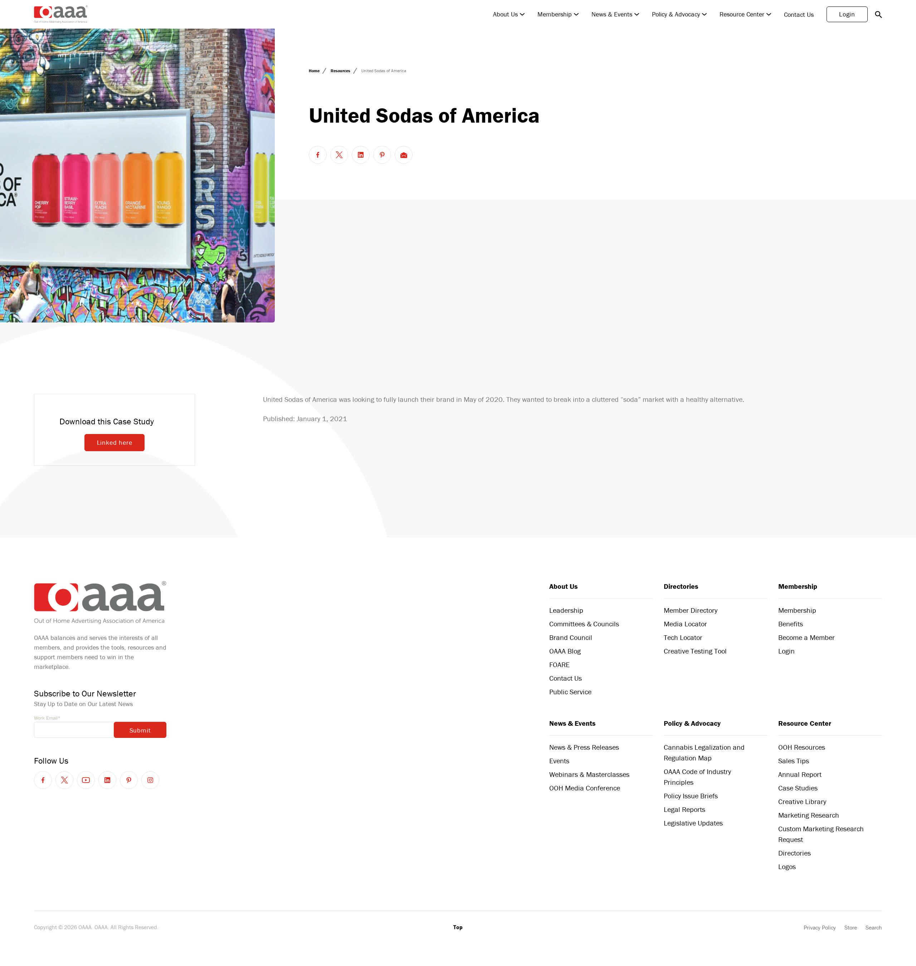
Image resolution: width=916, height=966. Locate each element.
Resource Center (742, 14)
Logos (787, 866)
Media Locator (685, 623)
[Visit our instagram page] (150, 780)
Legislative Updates (693, 822)
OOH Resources (801, 747)
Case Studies (798, 787)
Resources (341, 70)
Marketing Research (808, 814)
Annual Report (800, 774)
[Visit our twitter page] (64, 780)
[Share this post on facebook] (318, 155)
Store (850, 927)
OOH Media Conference (584, 787)
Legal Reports (684, 809)
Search (874, 927)
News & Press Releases (584, 747)
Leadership (566, 610)
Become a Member (806, 637)
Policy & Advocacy (676, 14)
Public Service (570, 691)
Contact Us (799, 14)
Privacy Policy (820, 927)
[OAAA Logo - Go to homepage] (61, 14)
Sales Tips (793, 760)
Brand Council (570, 637)
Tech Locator (683, 637)
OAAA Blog (565, 650)
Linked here (114, 442)
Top (458, 927)
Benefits (790, 623)
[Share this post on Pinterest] (382, 155)
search (878, 14)
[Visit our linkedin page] (107, 780)
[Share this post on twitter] (339, 155)
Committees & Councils (584, 623)
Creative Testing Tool (695, 650)
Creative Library (802, 801)
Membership (554, 14)
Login (847, 14)
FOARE (559, 664)
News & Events (611, 14)
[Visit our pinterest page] (129, 780)
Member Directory (690, 610)
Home (315, 70)
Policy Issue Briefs (691, 795)
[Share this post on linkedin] (361, 155)
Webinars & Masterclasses (589, 774)
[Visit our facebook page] (43, 780)
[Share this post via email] (404, 155)
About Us (505, 14)
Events (559, 760)
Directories (681, 586)
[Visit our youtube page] (86, 780)
